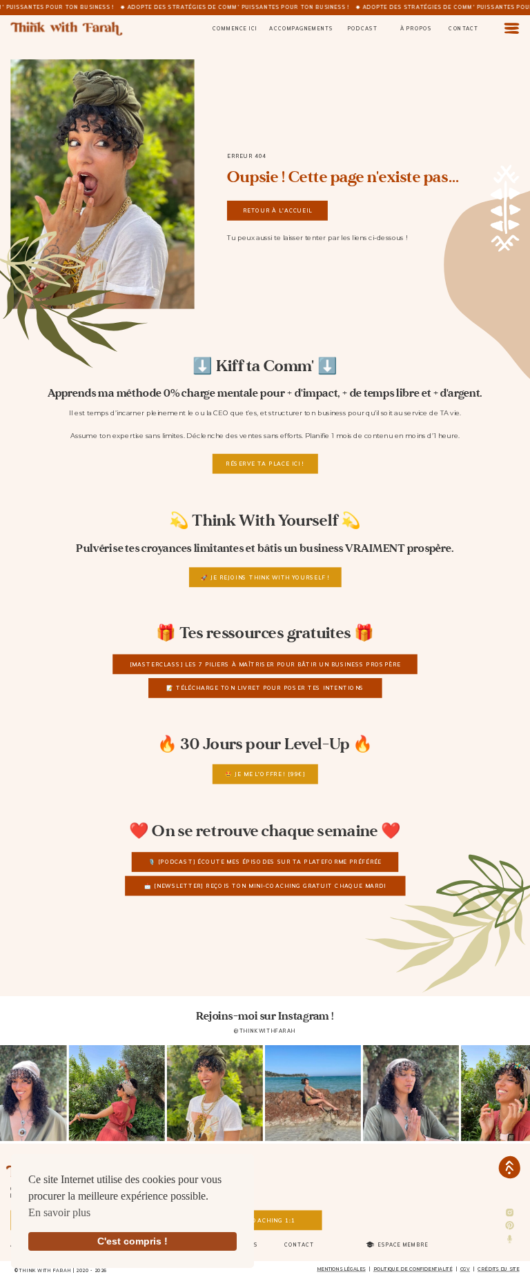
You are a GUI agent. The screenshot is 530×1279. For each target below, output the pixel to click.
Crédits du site (498, 1269)
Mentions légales (341, 1269)
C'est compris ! (132, 1241)
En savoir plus (59, 1212)
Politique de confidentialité (413, 1269)
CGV (465, 1269)
